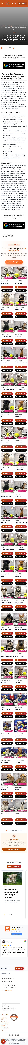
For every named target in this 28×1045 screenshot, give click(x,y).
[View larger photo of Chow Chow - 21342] (25, 641)
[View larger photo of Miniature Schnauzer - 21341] (12, 641)
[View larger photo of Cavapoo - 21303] (12, 721)
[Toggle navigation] (2, 3)
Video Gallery (4, 1022)
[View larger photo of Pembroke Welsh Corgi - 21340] (25, 614)
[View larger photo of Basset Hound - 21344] (12, 614)
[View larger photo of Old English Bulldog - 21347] (25, 375)
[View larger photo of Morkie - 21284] (25, 774)
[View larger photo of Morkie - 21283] (12, 774)
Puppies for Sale (4, 1018)
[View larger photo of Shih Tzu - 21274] (12, 801)
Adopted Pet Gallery (4, 1024)
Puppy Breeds (4, 1028)
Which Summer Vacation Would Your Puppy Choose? (11, 893)
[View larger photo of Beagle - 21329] (12, 668)
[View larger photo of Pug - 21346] (12, 401)
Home (3, 26)
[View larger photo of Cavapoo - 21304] (12, 748)
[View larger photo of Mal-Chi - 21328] (25, 668)
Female (19, 307)
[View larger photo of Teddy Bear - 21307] (25, 694)
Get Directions (7, 990)
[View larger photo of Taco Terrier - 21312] (12, 694)
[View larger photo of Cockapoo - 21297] (25, 748)
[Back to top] (26, 968)
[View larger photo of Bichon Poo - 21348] (25, 588)
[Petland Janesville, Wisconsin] (7, 3)
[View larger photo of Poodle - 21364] (12, 295)
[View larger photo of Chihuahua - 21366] (25, 268)
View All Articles (14, 866)
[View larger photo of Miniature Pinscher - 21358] (25, 348)
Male (5, 281)
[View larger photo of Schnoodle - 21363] (25, 295)
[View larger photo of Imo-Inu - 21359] (12, 348)
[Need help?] (3, 1041)
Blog (7, 26)
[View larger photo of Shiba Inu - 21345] (25, 401)
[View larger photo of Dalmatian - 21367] (12, 268)
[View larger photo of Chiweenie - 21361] (25, 321)
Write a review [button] (16, 934)
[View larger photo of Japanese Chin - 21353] (12, 588)
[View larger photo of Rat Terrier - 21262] (25, 801)
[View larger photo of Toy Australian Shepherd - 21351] (12, 375)
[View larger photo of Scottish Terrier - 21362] (12, 321)
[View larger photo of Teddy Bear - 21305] (25, 721)
